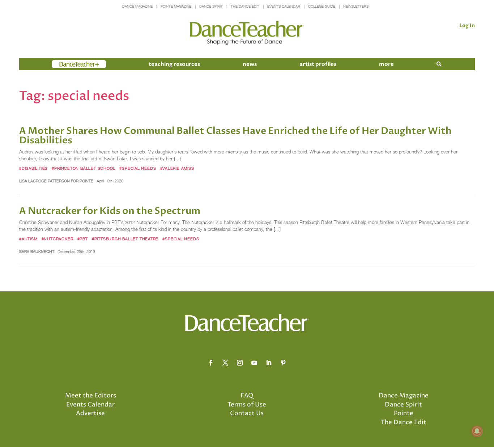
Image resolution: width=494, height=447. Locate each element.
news (250, 64)
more (386, 64)
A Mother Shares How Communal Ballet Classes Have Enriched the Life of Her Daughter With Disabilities (235, 136)
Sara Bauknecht (36, 251)
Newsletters (356, 6)
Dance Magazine (137, 6)
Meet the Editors (90, 395)
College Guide (321, 6)
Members (65, 64)
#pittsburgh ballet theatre (125, 238)
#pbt (82, 238)
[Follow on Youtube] (254, 362)
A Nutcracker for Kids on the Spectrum (109, 211)
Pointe (403, 413)
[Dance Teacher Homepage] (247, 33)
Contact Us (247, 413)
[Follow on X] (225, 362)
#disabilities (33, 168)
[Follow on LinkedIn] (268, 362)
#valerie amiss (177, 168)
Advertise (90, 413)
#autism (28, 238)
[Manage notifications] (477, 431)
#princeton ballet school (83, 168)
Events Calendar (283, 6)
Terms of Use (246, 404)
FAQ (247, 395)
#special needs (137, 168)
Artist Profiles (317, 64)
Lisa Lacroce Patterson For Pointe (56, 181)
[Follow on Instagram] (240, 362)
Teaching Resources (174, 64)
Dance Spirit (211, 6)
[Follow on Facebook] (211, 362)
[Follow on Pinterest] (283, 362)
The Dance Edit (245, 6)
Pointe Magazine (176, 6)
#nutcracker (57, 238)
